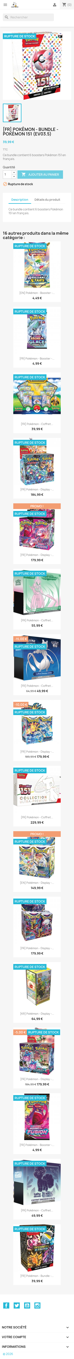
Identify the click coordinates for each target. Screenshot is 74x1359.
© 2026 (8, 1354)
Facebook (6, 1305)
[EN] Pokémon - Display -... (37, 882)
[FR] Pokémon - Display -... (37, 489)
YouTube (27, 1305)
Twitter (17, 1305)
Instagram (37, 1305)
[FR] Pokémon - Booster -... (37, 358)
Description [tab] (19, 200)
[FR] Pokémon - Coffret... (37, 424)
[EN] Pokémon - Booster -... (37, 293)
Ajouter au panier (40, 174)
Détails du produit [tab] (47, 200)
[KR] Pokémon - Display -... (37, 1013)
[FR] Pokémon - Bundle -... (37, 1276)
